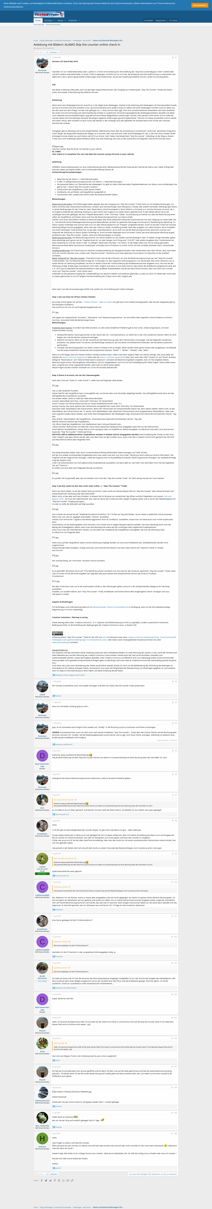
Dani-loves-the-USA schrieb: (64, 800)
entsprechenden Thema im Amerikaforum (111, 607)
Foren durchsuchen (53, 24)
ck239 (42, 694)
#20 (175, 1133)
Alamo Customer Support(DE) (112, 357)
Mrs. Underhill (42, 1125)
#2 (176, 681)
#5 (176, 751)
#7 (176, 795)
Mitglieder (72, 20)
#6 (176, 774)
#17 (175, 1067)
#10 (175, 882)
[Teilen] (172, 57)
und (64, 744)
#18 (175, 1087)
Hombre (42, 1146)
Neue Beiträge (39, 24)
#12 (175, 937)
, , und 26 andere (70, 675)
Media (60, 20)
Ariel (42, 1051)
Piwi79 (42, 1030)
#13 (175, 963)
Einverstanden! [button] (199, 5)
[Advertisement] (106, 33)
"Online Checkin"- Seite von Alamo (98, 302)
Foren (38, 20)
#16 (175, 1038)
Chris (104, 637)
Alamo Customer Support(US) (74, 357)
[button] (54, 20)
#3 (176, 702)
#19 (175, 1113)
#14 (175, 994)
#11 (175, 916)
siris (42, 808)
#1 (176, 57)
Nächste (53, 52)
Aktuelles (48, 20)
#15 (175, 1018)
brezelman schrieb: (60, 887)
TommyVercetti (42, 1100)
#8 (176, 821)
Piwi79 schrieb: (59, 1043)
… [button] (44, 52)
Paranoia (38, 48)
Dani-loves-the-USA (42, 765)
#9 (176, 854)
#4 (176, 723)
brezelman (42, 833)
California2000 (42, 895)
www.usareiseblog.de (61, 642)
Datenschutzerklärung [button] (13, 7)
